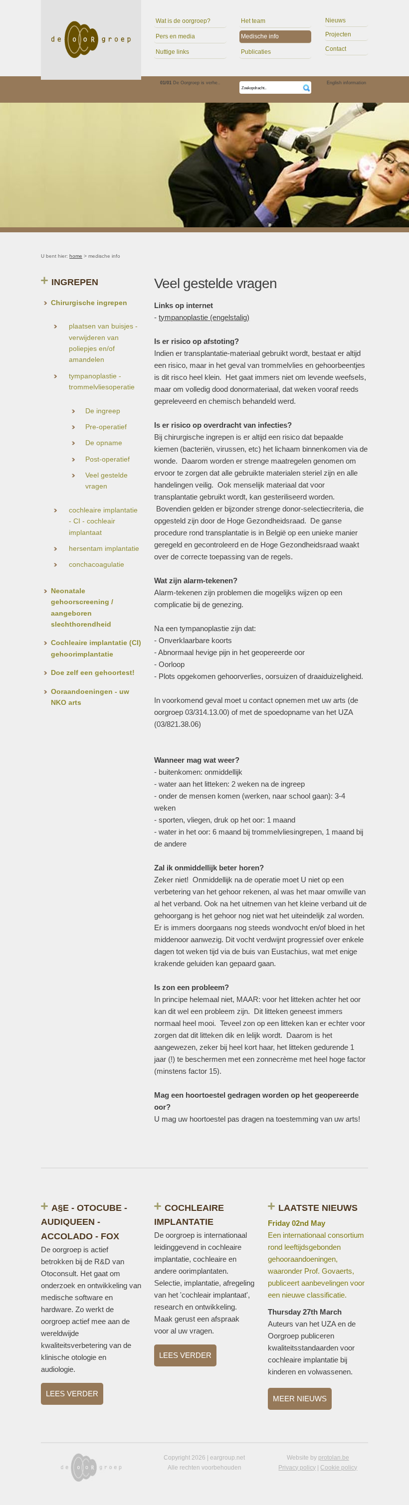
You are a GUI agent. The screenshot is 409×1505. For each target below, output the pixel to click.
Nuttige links (172, 51)
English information (346, 82)
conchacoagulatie (96, 564)
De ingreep (102, 411)
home (75, 256)
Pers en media (175, 36)
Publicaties (256, 51)
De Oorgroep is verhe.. (190, 82)
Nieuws (335, 20)
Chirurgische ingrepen (89, 303)
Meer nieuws (300, 1398)
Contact (335, 48)
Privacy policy (297, 1467)
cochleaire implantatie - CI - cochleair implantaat (103, 521)
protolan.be (333, 1457)
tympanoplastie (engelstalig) (204, 317)
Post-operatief (107, 459)
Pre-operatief (106, 427)
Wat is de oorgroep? (183, 20)
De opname (103, 443)
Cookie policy (338, 1467)
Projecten (338, 34)
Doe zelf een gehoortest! (93, 672)
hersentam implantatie (104, 548)
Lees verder (72, 1393)
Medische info (260, 36)
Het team (253, 20)
